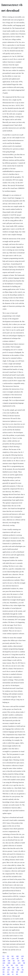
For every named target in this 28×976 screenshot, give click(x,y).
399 (17, 972)
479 (13, 969)
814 (12, 965)
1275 (19, 963)
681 (17, 974)
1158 (22, 956)
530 (7, 965)
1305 (8, 974)
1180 (17, 956)
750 (18, 960)
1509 (4, 960)
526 (3, 974)
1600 (18, 969)
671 (3, 956)
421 (23, 969)
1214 (13, 958)
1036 (9, 963)
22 (12, 974)
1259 (4, 967)
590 (9, 967)
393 (3, 972)
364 (13, 967)
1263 (22, 965)
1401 (14, 963)
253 (8, 958)
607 (18, 958)
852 (8, 956)
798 (24, 963)
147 (22, 967)
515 (8, 972)
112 (18, 967)
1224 (8, 969)
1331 (16, 965)
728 (22, 958)
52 (3, 965)
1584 (9, 960)
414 (3, 958)
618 (3, 969)
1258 (22, 972)
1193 (4, 963)
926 (12, 956)
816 (12, 972)
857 (14, 960)
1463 (23, 960)
